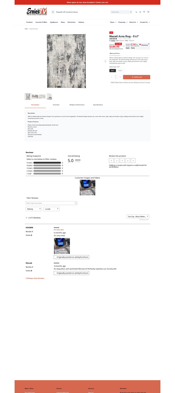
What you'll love (115, 53)
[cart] (148, 12)
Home (26, 28)
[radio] (112, 70)
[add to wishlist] (120, 77)
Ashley (113, 40)
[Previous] (27, 61)
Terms (133, 48)
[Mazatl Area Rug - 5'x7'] (66, 61)
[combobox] (121, 12)
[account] (140, 12)
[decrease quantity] (115, 78)
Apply (128, 48)
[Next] (105, 61)
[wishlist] (144, 12)
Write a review (127, 38)
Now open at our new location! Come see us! (87, 2)
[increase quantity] (115, 76)
